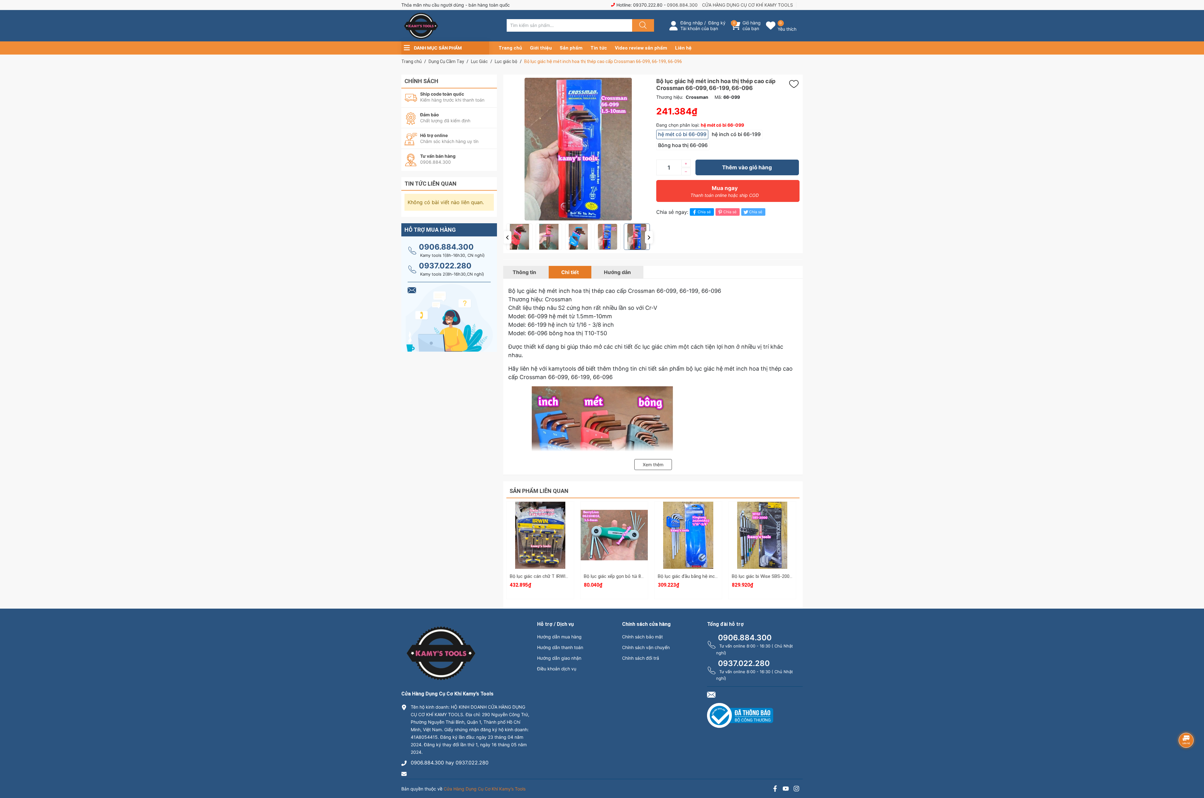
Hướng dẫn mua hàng (559, 636)
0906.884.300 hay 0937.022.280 (449, 762)
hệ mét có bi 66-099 (682, 134)
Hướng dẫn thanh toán (560, 647)
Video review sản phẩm (641, 48)
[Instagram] (796, 789)
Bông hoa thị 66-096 (683, 145)
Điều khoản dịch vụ (556, 668)
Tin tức (598, 48)
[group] (578, 149)
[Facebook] (775, 789)
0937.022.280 (445, 265)
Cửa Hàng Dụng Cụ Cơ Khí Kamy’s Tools (484, 788)
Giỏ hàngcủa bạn (751, 25)
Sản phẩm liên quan (539, 491)
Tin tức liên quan (430, 183)
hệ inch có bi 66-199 (736, 134)
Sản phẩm (571, 48)
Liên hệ (683, 48)
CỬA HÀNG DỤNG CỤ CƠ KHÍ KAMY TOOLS (747, 5)
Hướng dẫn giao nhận (559, 658)
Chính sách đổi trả (640, 658)
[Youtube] (786, 789)
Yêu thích (787, 29)
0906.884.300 (682, 5)
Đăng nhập (691, 22)
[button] (507, 237)
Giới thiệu (541, 48)
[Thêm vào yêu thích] (795, 84)
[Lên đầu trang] (1194, 771)
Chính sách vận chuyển (646, 647)
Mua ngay (724, 191)
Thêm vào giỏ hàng (747, 167)
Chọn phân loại (540, 513)
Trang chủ (510, 48)
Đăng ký (717, 22)
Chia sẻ (704, 211)
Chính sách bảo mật (642, 636)
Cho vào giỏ (540, 543)
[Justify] (642, 25)
